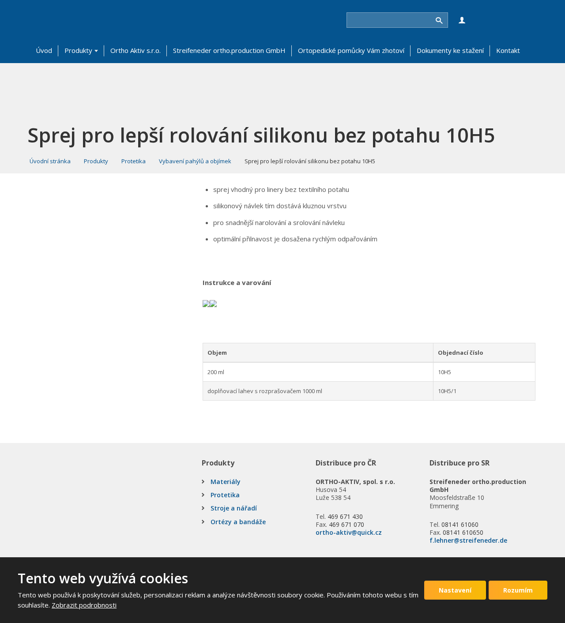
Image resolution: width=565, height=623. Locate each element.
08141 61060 (459, 524)
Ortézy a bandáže (238, 522)
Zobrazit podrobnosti (84, 604)
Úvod (44, 50)
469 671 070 (346, 524)
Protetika (225, 495)
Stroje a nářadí (234, 508)
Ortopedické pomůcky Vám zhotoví (351, 50)
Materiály (226, 481)
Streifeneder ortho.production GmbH (229, 50)
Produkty (78, 50)
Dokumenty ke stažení (450, 50)
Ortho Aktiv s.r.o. (135, 50)
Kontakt (508, 50)
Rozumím (518, 590)
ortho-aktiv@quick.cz (349, 532)
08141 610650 (463, 532)
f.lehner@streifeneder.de (468, 540)
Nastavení (455, 590)
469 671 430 (345, 516)
